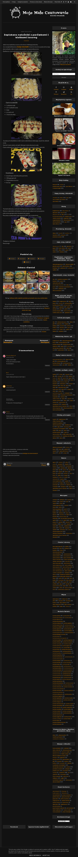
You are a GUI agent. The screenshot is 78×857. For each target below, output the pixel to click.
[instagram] (63, 2)
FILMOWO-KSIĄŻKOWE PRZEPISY (59, 755)
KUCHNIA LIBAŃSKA (67, 675)
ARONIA (54, 464)
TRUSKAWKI (55, 486)
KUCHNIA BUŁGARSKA (68, 640)
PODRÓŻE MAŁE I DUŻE (57, 186)
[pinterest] (65, 2)
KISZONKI (60, 233)
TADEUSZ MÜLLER (67, 810)
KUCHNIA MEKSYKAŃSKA (58, 683)
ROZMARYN (62, 396)
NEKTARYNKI (55, 479)
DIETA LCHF (62, 212)
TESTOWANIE (63, 774)
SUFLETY (61, 587)
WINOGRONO (63, 486)
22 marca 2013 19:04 (10, 357)
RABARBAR (68, 484)
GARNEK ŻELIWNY (66, 266)
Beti (7, 372)
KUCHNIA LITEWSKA (57, 677)
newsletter (63, 94)
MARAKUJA (55, 477)
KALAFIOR (54, 512)
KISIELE (54, 580)
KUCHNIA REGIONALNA (57, 698)
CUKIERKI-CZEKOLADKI (57, 572)
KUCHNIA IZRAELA (56, 664)
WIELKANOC (55, 778)
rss (71, 94)
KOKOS (72, 380)
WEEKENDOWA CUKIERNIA (63, 589)
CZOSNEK (67, 374)
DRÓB (54, 600)
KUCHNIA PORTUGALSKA (57, 696)
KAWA (60, 449)
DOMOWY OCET (56, 753)
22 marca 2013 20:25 (10, 413)
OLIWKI (64, 520)
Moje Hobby (58, 1)
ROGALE (65, 432)
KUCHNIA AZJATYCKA (63, 342)
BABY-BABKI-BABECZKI (57, 546)
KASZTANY (66, 473)
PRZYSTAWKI (31, 298)
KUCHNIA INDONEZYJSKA (58, 658)
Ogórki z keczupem (64, 175)
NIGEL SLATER (55, 804)
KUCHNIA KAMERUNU (68, 668)
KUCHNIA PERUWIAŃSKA (58, 692)
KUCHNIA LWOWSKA (67, 677)
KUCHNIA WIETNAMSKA (57, 714)
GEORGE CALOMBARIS (66, 795)
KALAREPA (61, 512)
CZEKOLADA (66, 572)
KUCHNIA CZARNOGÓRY (57, 643)
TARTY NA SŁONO (67, 310)
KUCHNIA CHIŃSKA (56, 344)
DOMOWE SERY (56, 246)
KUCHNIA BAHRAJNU (68, 628)
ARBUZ (66, 462)
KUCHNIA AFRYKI (66, 615)
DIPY (54, 279)
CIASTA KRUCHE (67, 554)
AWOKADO (60, 464)
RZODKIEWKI (66, 525)
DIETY (63, 214)
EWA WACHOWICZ (56, 795)
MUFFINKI (55, 584)
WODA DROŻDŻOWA (57, 436)
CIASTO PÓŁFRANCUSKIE (67, 567)
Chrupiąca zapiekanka (64, 145)
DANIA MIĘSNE (56, 598)
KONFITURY (67, 233)
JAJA (62, 246)
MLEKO (59, 250)
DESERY (54, 574)
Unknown (9, 385)
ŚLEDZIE (54, 331)
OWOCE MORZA (56, 365)
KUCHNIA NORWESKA (68, 686)
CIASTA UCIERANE (56, 557)
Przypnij (42, 258)
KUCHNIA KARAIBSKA (68, 670)
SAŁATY (64, 400)
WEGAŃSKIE (66, 218)
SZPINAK (54, 529)
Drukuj (12, 258)
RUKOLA (63, 398)
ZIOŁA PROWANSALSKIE (68, 408)
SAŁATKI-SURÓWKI (56, 218)
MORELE (65, 477)
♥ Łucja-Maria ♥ (11, 355)
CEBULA (54, 503)
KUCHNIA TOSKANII (56, 711)
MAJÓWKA (69, 763)
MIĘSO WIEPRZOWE (57, 604)
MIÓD (54, 250)
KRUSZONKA (60, 580)
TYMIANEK (64, 404)
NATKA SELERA (55, 389)
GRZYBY (54, 511)
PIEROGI (54, 308)
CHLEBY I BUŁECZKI (56, 421)
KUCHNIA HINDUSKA (67, 653)
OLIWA (67, 284)
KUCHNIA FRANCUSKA (66, 649)
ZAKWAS (54, 438)
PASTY (54, 286)
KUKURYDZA (55, 518)
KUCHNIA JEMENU (67, 666)
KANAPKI (66, 323)
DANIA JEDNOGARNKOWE (58, 264)
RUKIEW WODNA (56, 398)
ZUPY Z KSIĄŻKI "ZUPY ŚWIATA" (59, 199)
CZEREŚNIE (62, 468)
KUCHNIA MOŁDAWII (57, 685)
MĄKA (54, 307)
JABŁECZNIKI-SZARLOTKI (65, 576)
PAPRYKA (60, 522)
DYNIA (54, 469)
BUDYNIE (55, 550)
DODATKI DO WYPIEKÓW (63, 279)
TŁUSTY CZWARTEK (56, 776)
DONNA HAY (64, 793)
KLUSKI (54, 303)
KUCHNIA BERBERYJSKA (57, 632)
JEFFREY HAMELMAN (65, 798)
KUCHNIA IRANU (67, 660)
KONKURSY (66, 761)
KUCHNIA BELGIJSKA (68, 630)
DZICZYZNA (60, 600)
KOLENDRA (55, 381)
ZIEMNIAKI (55, 537)
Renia (8, 411)
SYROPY (64, 453)
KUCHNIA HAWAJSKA (57, 653)
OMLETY (54, 251)
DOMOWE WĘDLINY (70, 264)
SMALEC (61, 329)
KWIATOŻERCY (63, 383)
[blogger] (68, 2)
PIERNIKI (67, 584)
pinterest (56, 94)
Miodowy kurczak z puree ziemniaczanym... (32, 278)
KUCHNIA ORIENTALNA (57, 690)
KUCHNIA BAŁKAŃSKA (57, 630)
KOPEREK (55, 281)
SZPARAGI (67, 527)
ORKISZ (67, 348)
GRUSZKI (70, 469)
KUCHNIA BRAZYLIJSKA (57, 640)
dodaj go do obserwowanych (30, 453)
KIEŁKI (16, 298)
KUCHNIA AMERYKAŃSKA (58, 621)
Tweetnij (32, 258)
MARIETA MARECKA (66, 800)
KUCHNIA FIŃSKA (56, 649)
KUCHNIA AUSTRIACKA (69, 627)
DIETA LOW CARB (56, 214)
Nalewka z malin (64, 160)
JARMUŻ (64, 378)
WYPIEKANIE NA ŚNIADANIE (58, 738)
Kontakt (44, 331)
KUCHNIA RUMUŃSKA (57, 700)
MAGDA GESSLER (56, 800)
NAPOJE (54, 451)
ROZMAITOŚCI (61, 772)
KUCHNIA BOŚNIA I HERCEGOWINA (59, 638)
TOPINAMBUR (62, 529)
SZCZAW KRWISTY (62, 402)
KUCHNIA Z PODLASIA (57, 718)
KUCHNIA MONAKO (69, 683)
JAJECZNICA (69, 246)
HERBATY (70, 376)
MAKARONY (55, 346)
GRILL (53, 323)
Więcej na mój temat (65, 64)
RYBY (63, 365)
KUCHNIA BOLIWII (56, 636)
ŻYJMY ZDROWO (56, 223)
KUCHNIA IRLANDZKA (57, 662)
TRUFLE (69, 529)
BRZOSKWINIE (68, 466)
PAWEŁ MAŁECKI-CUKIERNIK (58, 808)
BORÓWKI (61, 466)
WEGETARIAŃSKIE (56, 220)
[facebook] (61, 2)
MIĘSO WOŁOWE (67, 604)
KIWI (71, 473)
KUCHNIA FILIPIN (67, 647)
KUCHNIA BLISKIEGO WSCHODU (59, 634)
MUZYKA (61, 184)
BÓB (67, 501)
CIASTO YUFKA (66, 569)
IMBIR (59, 378)
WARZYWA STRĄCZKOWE (58, 533)
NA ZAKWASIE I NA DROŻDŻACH (59, 428)
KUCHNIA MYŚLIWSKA (67, 685)
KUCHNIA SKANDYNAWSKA (58, 703)
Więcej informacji (35, 855)
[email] (70, 2)
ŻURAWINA (55, 490)
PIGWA (61, 482)
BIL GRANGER (63, 791)
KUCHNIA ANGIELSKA (67, 623)
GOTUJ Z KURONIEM (66, 796)
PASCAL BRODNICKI (56, 806)
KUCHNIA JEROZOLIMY (57, 668)
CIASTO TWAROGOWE (57, 569)
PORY (62, 524)
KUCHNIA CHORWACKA (67, 641)
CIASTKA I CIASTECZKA (57, 561)
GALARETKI (55, 576)
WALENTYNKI (65, 776)
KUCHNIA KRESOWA (67, 673)
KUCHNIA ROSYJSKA (69, 698)
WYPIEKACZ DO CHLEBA (68, 436)
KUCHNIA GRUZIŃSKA (67, 651)
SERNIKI (54, 587)
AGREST (54, 462)
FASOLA (60, 507)
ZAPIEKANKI (60, 288)
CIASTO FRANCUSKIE (57, 563)
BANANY (54, 466)
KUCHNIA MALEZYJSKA (66, 679)
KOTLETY (54, 327)
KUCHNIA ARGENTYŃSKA (58, 625)
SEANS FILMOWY (69, 186)
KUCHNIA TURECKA (56, 713)
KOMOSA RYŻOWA (63, 381)
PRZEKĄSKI (67, 393)
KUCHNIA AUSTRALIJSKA (57, 627)
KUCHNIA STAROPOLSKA (57, 705)
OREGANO (69, 389)
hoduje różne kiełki (23, 47)
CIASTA (61, 550)
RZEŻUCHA (69, 398)
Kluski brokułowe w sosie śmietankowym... (21, 278)
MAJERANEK (55, 385)
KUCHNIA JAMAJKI (65, 664)
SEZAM (71, 400)
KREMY (61, 197)
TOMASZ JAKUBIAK (56, 811)
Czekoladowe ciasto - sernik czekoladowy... (44, 278)
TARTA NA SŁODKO (68, 587)
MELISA (61, 385)
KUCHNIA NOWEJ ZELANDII (58, 688)
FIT (67, 214)
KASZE (54, 342)
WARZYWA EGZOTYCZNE (58, 531)
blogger (71, 89)
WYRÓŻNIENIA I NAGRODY (58, 780)
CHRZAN (60, 374)
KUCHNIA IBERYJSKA (69, 656)
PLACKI (66, 308)
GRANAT (64, 469)
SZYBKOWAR (62, 268)
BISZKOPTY (67, 548)
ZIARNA (69, 350)
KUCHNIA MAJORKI (56, 679)
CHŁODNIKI (55, 197)
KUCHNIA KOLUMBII (56, 671)
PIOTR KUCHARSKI (69, 808)
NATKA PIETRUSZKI (56, 283)
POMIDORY (25, 298)
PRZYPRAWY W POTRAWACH (64, 286)
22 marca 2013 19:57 (10, 400)
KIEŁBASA (26, 40)
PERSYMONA (55, 482)
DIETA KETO (55, 212)
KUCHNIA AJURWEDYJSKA (58, 216)
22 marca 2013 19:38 (10, 374)
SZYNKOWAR (70, 268)
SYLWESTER (55, 774)
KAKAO (54, 449)
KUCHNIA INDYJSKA (56, 660)
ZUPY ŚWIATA (55, 201)
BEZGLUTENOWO (56, 210)
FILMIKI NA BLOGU (64, 753)
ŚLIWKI (70, 488)
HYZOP (54, 378)
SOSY (38, 298)
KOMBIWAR (55, 268)
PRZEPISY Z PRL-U (68, 216)
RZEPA (59, 525)
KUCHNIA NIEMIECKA (57, 686)
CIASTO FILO (67, 561)
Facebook (40, 318)
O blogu (14, 1)
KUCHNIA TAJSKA (67, 709)
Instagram (46, 318)
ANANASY (61, 462)
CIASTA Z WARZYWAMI (68, 559)
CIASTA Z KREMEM (67, 557)
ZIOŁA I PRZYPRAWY (56, 408)
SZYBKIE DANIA (43, 298)
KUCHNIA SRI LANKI (69, 703)
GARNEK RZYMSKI (56, 266)
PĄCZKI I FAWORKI (56, 585)
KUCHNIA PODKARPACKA (58, 694)
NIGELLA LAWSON (64, 804)
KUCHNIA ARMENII (68, 625)
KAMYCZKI (55, 184)
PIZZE (60, 308)
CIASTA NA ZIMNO (56, 555)
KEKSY (71, 578)
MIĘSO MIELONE (63, 602)
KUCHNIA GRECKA (66, 363)
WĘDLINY (54, 269)
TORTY (54, 589)
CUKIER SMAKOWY (68, 570)
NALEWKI (66, 449)
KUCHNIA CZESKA (67, 643)
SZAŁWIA (54, 402)
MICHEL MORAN (65, 802)
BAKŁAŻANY (62, 499)
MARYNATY (55, 235)
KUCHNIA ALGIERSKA (57, 619)
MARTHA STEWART (56, 802)
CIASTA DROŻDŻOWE (57, 554)
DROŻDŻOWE (67, 424)
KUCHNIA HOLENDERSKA (57, 656)
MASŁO (69, 248)
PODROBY (55, 606)
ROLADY (64, 585)
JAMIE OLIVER (55, 798)
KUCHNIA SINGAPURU (57, 701)
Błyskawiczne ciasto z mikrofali (64, 116)
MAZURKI (65, 582)
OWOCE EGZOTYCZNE (57, 481)
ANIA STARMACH (56, 791)
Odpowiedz (47, 365)
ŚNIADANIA (61, 251)
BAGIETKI (55, 419)
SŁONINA (67, 606)
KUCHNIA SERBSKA (67, 700)
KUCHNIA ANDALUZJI (57, 623)
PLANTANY (68, 482)
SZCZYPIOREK (55, 404)
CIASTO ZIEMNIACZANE (57, 570)
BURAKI (61, 501)
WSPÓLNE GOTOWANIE (57, 737)
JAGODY (60, 471)
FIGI (59, 469)
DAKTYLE (69, 468)
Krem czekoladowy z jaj (32, 291)
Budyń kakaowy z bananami (8, 291)
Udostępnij (22, 258)
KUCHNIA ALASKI (68, 617)
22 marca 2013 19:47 (10, 387)
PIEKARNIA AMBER (62, 735)
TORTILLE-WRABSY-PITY (57, 312)
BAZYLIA (54, 374)
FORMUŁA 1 (55, 757)
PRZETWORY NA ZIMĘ (57, 237)
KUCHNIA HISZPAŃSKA (57, 655)
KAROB (59, 473)
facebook (56, 89)
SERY (36, 298)
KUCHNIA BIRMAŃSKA (68, 632)
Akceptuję (46, 855)
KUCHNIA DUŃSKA (56, 645)
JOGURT (54, 248)
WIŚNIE (70, 486)
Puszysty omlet (44, 292)
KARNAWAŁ (59, 761)
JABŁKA (54, 471)
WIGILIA (62, 778)
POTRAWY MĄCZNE (56, 310)
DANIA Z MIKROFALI (56, 750)
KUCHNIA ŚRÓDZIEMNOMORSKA (59, 722)
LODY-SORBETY (62, 248)
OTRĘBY (59, 391)
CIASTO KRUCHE (67, 563)
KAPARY (54, 380)
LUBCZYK (71, 383)
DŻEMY (54, 233)
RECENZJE (55, 772)
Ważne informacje (48, 1)
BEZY (60, 548)
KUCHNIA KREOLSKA (57, 673)
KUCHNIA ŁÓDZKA (66, 305)
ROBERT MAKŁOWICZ (57, 810)
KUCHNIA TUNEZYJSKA (67, 711)
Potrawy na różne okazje (36, 1)
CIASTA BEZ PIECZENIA (57, 552)
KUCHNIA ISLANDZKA (67, 662)
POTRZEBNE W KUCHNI (57, 768)
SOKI (59, 453)
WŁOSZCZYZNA (69, 533)
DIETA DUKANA (65, 210)
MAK (54, 582)
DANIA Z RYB (68, 359)
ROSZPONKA (55, 396)
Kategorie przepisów (23, 1)
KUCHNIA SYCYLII (68, 705)
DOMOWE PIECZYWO (62, 322)
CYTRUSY (54, 468)
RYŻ (53, 350)
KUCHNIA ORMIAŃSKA (68, 690)
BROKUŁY (54, 501)
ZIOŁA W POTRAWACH (57, 290)
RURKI (69, 585)
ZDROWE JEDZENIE (56, 222)
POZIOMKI (62, 484)
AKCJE (54, 735)
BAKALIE (54, 301)
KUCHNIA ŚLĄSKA (56, 720)
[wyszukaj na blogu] (74, 2)
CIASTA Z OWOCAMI (57, 559)
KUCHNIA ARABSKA (56, 615)
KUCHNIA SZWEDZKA (57, 709)
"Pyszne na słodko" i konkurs (64, 131)
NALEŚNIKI (20, 298)
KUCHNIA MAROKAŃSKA (57, 681)
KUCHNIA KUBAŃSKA (57, 675)
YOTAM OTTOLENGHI (66, 811)
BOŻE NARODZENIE (56, 748)
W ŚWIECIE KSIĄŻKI (57, 188)
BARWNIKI (55, 548)
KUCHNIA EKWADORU (57, 647)
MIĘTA (54, 387)
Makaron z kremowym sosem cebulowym (8, 278)
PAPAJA (66, 481)
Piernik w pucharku (21, 292)
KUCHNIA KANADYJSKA (57, 670)
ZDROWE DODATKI (67, 220)
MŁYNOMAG (69, 346)
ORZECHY (62, 479)
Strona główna (6, 1)
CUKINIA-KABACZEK (57, 505)
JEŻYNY (66, 471)
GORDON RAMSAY (56, 796)
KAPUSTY (55, 514)
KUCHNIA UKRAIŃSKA (67, 713)
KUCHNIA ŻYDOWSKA (57, 724)
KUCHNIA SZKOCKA (56, 707)
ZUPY (67, 197)
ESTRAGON (60, 376)
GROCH (65, 509)
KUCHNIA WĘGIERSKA (57, 716)
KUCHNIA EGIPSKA (66, 645)
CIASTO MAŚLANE (68, 565)
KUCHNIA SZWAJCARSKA (67, 707)
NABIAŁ (66, 250)
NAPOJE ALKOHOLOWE (63, 451)
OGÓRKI (54, 520)
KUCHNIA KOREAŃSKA (67, 671)
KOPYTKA (61, 303)
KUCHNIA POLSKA (68, 303)
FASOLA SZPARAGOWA (57, 509)
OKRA (60, 520)
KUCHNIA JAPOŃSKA (57, 666)
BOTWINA (69, 499)
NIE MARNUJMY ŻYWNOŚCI (58, 284)
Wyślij (27, 262)
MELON (60, 477)
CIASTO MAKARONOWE (57, 565)
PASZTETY (55, 329)
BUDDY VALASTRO (56, 793)
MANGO (65, 475)
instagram (63, 89)
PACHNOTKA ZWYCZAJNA (58, 393)
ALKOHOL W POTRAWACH (57, 447)
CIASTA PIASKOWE (67, 555)
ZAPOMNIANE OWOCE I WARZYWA (60, 406)
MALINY (59, 475)
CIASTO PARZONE (56, 567)
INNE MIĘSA (68, 600)
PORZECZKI (55, 484)
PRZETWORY (63, 235)
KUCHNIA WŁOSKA (56, 305)
